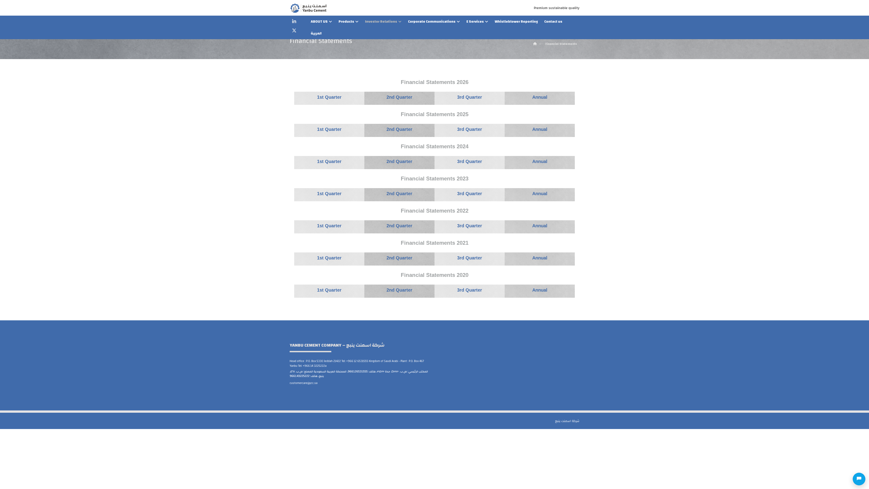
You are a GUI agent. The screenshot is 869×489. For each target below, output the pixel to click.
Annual (539, 193)
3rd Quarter (469, 129)
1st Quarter (329, 97)
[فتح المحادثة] (859, 479)
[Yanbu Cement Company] (308, 8)
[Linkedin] (294, 21)
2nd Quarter (399, 129)
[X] (294, 30)
